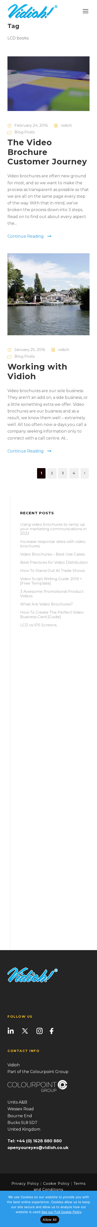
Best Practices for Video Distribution (54, 562)
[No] (90, 1208)
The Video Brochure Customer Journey (47, 152)
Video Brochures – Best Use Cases (52, 554)
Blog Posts (24, 132)
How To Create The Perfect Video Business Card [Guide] (52, 614)
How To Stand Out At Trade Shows (52, 570)
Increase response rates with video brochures (53, 543)
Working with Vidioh (37, 371)
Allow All (49, 1220)
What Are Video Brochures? (46, 604)
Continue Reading (25, 236)
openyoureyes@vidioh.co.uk (37, 1147)
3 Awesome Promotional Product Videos (52, 593)
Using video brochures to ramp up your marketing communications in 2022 (53, 529)
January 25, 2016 (29, 349)
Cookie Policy (56, 1183)
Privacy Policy (25, 1183)
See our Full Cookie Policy (61, 1212)
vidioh (66, 125)
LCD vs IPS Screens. (38, 625)
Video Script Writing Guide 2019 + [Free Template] (51, 581)
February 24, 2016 (31, 125)
